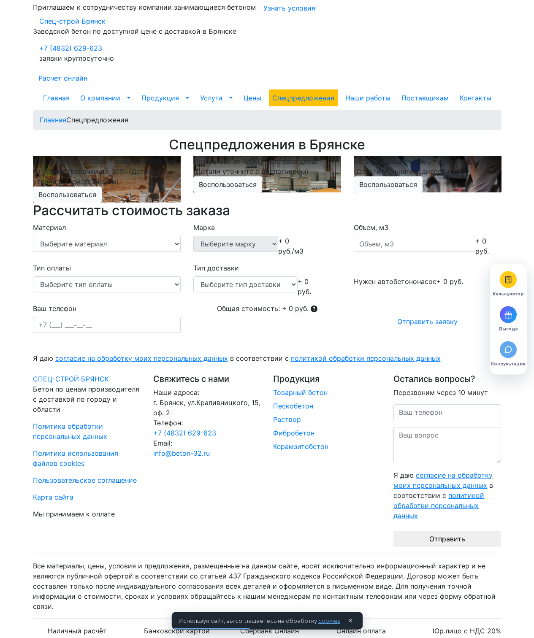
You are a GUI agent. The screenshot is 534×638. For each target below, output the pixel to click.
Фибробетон (293, 433)
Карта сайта (53, 497)
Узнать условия (289, 8)
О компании (100, 98)
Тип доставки (216, 268)
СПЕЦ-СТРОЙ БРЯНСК (71, 379)
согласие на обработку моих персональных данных (141, 358)
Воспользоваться (67, 194)
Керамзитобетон (300, 446)
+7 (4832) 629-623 (70, 48)
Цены (252, 98)
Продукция (160, 98)
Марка (204, 227)
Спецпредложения (303, 98)
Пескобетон (293, 406)
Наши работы (367, 98)
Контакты (475, 98)
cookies (329, 620)
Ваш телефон (54, 308)
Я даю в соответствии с (237, 358)
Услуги (211, 98)
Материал (49, 227)
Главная (56, 98)
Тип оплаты (52, 268)
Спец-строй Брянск (72, 21)
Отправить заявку (427, 321)
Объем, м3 (371, 227)
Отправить (447, 539)
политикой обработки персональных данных (366, 358)
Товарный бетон (300, 392)
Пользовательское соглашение (85, 480)
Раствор (287, 419)
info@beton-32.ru (181, 453)
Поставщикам (425, 98)
